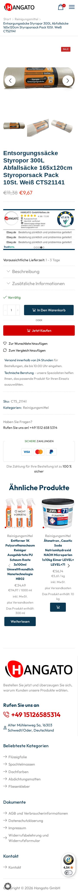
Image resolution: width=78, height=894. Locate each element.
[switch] (68, 872)
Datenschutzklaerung (25, 820)
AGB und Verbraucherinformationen (38, 813)
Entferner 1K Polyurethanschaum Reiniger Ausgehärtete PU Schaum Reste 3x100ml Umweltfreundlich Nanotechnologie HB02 (20, 560)
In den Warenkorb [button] (58, 607)
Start (7, 19)
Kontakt (14, 867)
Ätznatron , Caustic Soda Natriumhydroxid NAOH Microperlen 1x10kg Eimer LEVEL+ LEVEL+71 (58, 553)
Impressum (17, 828)
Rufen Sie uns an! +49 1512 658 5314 (30, 427)
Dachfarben (18, 771)
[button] (62, 7)
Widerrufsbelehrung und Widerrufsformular (28, 838)
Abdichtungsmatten (24, 779)
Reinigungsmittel (26, 19)
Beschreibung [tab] (25, 271)
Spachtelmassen (21, 764)
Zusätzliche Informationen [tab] (38, 283)
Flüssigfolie (17, 757)
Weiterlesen (20, 621)
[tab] (39, 272)
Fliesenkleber (19, 786)
